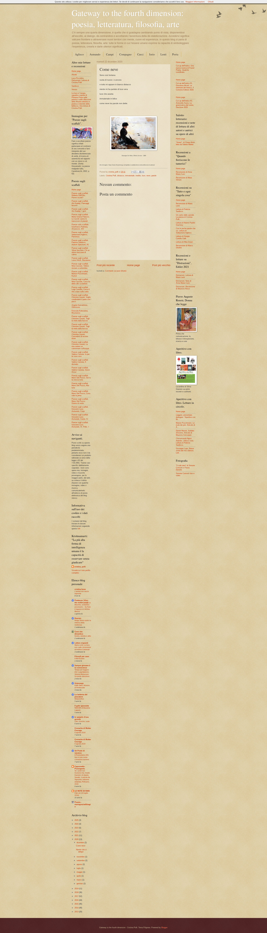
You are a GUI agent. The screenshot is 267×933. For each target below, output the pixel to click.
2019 (77, 889)
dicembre (81, 842)
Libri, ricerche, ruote (82, 721)
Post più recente (106, 265)
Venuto (74, 89)
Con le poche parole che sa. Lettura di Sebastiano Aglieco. (185, 230)
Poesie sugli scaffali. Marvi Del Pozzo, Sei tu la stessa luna (81, 378)
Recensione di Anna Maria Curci (184, 173)
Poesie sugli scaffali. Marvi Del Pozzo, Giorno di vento (80, 401)
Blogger (164, 927)
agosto (80, 864)
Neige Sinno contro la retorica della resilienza (83, 622)
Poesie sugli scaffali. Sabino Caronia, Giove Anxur (81, 370)
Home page (133, 265)
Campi (110, 54)
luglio (79, 868)
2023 (77, 828)
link (79, 529)
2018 (77, 892)
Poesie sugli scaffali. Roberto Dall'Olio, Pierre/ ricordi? (80, 195)
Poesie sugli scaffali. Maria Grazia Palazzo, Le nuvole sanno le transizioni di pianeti (81, 217)
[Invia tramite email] (132, 172)
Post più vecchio (161, 265)
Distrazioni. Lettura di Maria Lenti (184, 276)
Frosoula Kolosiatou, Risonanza (80, 312)
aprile (79, 876)
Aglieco (79, 54)
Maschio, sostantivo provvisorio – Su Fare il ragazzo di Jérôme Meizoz (83, 608)
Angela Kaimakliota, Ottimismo (80, 306)
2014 (77, 908)
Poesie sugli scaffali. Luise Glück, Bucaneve (81, 259)
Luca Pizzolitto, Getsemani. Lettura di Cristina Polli (80, 80)
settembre (81, 860)
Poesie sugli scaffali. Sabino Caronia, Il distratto (80, 362)
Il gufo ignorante (82, 706)
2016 (77, 900)
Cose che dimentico (79, 633)
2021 (77, 835)
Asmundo (95, 54)
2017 (77, 896)
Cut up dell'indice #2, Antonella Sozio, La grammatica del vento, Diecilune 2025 (185, 104)
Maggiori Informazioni (195, 2)
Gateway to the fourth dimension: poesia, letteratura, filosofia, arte (128, 18)
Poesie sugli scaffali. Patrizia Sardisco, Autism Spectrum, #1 (80, 242)
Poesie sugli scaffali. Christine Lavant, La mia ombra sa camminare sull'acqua (80, 345)
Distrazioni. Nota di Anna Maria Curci (183, 282)
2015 (77, 904)
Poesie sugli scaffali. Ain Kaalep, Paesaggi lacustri (80, 203)
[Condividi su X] (137, 172)
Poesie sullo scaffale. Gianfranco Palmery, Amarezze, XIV (80, 227)
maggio (80, 872)
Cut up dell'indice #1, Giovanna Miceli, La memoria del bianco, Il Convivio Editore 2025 (185, 86)
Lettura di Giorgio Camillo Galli (183, 237)
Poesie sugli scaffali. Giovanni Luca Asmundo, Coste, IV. (80, 417)
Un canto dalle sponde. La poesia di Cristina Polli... (185, 217)
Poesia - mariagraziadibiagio (83, 804)
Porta (175, 54)
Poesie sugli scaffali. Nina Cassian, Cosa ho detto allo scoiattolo (81, 281)
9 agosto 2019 (80, 733)
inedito (138, 176)
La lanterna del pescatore (81, 695)
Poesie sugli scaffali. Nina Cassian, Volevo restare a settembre (80, 266)
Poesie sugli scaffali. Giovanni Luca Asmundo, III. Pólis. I (80, 424)
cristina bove (80, 589)
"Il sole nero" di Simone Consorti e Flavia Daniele (185, 467)
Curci (140, 54)
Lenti (163, 54)
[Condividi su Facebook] (140, 172)
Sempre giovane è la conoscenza (82, 666)
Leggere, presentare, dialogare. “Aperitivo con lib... (185, 417)
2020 (77, 839)
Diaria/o (78, 618)
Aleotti (74, 75)
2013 (77, 912)
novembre (81, 857)
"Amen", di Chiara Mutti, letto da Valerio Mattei (185, 143)
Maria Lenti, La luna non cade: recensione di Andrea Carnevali (83, 647)
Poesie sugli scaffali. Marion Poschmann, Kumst (80, 274)
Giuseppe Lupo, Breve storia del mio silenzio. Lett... (185, 450)
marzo (79, 880)
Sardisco (75, 86)
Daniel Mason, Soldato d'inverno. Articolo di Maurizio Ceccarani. (185, 433)
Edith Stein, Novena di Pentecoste (82, 686)
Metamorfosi (79, 699)
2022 (77, 832)
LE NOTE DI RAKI (82, 791)
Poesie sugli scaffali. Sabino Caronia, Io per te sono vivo (81, 354)
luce (143, 176)
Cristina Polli (111, 176)
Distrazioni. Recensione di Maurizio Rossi (185, 288)
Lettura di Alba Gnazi (184, 242)
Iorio (152, 54)
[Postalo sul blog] (135, 172)
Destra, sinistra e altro (83, 636)
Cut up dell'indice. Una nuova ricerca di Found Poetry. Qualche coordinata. (185, 69)
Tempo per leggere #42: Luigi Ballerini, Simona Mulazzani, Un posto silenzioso (82, 673)
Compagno (125, 54)
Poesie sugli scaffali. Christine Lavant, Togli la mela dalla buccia (81, 318)
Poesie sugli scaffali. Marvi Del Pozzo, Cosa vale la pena (81, 393)
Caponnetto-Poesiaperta (80, 767)
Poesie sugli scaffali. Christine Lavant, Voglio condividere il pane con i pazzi (81, 298)
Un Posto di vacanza (80, 752)
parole (153, 176)
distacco (120, 176)
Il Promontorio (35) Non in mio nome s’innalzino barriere (82, 757)
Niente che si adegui (81, 851)
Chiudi (210, 2)
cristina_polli (80, 567)
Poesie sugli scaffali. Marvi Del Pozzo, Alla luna (80, 385)
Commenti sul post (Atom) (115, 271)
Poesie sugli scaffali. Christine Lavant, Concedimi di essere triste (80, 335)
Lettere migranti (81, 643)
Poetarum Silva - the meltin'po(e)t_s (82, 601)
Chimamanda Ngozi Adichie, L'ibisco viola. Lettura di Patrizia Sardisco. (185, 441)
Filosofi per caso (82, 656)
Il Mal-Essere (79, 659)
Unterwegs (79, 683)
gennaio (80, 884)
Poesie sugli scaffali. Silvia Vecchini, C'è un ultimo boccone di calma (81, 251)
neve (148, 176)
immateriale (129, 176)
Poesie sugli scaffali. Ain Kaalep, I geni (80, 210)
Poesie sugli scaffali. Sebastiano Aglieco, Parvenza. (80, 234)
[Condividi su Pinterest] (143, 172)
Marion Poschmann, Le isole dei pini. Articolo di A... (185, 425)
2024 (77, 824)
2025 (77, 820)
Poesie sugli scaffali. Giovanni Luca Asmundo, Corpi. (80, 409)
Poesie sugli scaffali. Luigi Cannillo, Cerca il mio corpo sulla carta (81, 289)
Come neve (80, 846)
